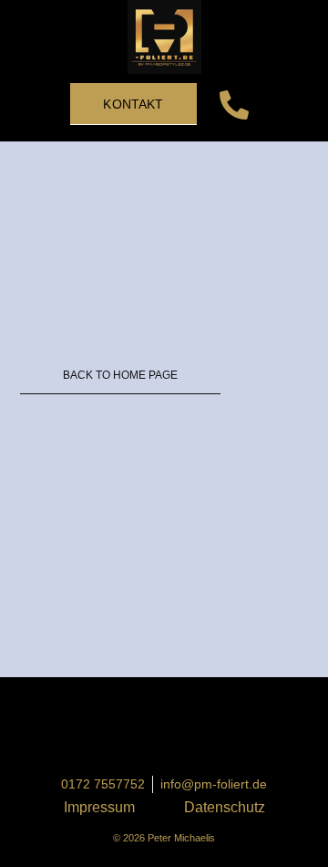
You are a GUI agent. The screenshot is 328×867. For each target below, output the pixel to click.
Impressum (99, 807)
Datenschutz (224, 807)
